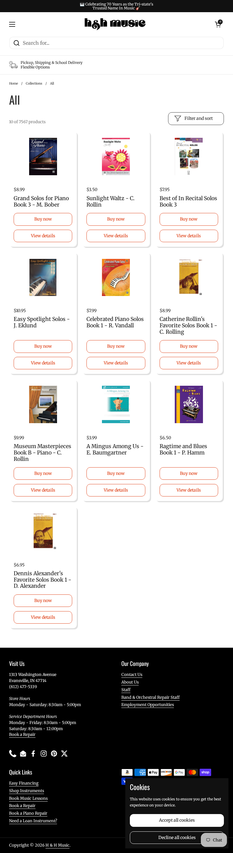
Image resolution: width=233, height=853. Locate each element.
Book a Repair (22, 734)
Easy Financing (24, 783)
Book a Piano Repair (28, 813)
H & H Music (57, 845)
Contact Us (131, 674)
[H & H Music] (115, 24)
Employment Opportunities (147, 704)
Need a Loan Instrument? (33, 820)
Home (13, 83)
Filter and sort (198, 118)
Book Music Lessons (28, 798)
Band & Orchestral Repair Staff (150, 697)
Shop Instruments (26, 790)
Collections (34, 83)
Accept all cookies (177, 820)
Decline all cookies (177, 837)
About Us (130, 682)
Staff (125, 689)
